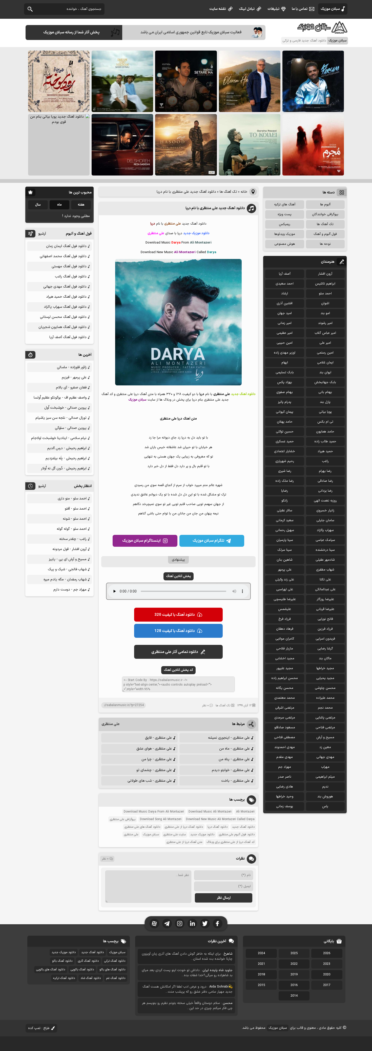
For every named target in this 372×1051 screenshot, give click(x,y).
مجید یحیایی (325, 678)
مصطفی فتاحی (284, 737)
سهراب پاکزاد (325, 530)
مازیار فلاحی (284, 648)
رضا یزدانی (325, 490)
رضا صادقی (325, 481)
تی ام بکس (325, 421)
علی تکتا (325, 579)
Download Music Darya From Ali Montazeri (154, 811)
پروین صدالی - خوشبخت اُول (65, 407)
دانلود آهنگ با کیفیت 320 (174, 615)
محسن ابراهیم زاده (284, 678)
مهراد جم (284, 767)
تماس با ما (299, 9)
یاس (325, 806)
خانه (244, 191)
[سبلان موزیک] (322, 31)
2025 (294, 953)
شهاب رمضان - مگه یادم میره (65, 579)
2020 (326, 974)
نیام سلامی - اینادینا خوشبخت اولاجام (59, 438)
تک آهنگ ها (228, 191)
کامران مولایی (284, 638)
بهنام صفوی (284, 392)
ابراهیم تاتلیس (325, 283)
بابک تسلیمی (285, 372)
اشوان (325, 303)
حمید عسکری (285, 441)
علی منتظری (110, 724)
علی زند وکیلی (284, 579)
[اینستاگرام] (179, 923)
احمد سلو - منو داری (72, 498)
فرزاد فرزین (325, 628)
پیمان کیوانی (284, 411)
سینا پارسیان (284, 540)
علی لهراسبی (284, 589)
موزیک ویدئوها (284, 234)
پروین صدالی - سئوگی (71, 428)
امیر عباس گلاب (325, 333)
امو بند (325, 313)
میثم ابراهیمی (325, 776)
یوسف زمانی (284, 806)
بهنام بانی (325, 392)
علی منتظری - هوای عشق (154, 748)
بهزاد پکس (284, 382)
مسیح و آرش (325, 737)
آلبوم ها (325, 204)
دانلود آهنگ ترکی (114, 961)
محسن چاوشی (325, 688)
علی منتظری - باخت (235, 780)
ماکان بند (325, 658)
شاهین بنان (285, 559)
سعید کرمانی (285, 520)
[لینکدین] (192, 923)
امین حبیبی (285, 342)
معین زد (325, 747)
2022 (294, 964)
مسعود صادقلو (284, 727)
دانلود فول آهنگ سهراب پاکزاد (65, 307)
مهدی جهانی (325, 757)
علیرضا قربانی (325, 609)
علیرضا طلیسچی (285, 599)
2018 (261, 974)
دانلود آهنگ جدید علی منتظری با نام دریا (215, 208)
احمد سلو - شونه (75, 518)
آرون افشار (325, 273)
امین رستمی (325, 352)
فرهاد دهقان (284, 628)
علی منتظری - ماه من (234, 748)
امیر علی (325, 342)
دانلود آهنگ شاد (90, 978)
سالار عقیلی (284, 510)
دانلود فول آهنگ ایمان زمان (66, 246)
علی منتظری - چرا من (156, 759)
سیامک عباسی (325, 540)
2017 (326, 985)
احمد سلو (325, 293)
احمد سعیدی (285, 283)
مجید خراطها (325, 668)
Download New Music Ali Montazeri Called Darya (220, 819)
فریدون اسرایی (325, 638)
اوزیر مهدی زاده (284, 352)
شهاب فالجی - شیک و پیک (67, 569)
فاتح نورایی (325, 619)
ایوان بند (325, 372)
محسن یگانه (284, 688)
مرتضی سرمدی (284, 717)
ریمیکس (284, 224)
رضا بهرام (325, 471)
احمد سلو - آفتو (76, 508)
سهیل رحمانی (284, 530)
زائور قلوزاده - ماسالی (72, 367)
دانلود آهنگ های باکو (112, 969)
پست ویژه (285, 214)
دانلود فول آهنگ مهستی (69, 266)
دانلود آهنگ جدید (243, 827)
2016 (294, 985)
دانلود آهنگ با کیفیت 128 (174, 631)
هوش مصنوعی (284, 244)
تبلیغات (273, 9)
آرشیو (42, 233)
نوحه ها (325, 244)
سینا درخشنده (325, 550)
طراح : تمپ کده (39, 1028)
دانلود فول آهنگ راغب (71, 276)
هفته (81, 204)
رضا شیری (284, 471)
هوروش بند (325, 796)
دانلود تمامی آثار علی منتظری (174, 652)
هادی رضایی (284, 786)
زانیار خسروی (325, 510)
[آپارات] (154, 923)
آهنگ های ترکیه (284, 204)
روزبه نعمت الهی (325, 500)
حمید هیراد (325, 451)
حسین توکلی (285, 431)
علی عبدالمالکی (325, 589)
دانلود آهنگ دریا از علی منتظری (184, 827)
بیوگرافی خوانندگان (325, 214)
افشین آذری (285, 303)
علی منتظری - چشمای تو (154, 770)
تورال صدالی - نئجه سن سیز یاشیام (61, 418)
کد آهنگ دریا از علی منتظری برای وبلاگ (231, 842)
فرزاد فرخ (284, 619)
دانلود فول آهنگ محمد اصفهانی (63, 256)
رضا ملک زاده (284, 481)
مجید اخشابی (284, 658)
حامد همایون (325, 431)
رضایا (284, 490)
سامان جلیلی (325, 520)
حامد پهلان (285, 421)
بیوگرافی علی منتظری (122, 819)
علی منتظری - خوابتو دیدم (231, 770)
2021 (261, 964)
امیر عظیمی (285, 333)
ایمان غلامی (325, 362)
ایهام (284, 362)
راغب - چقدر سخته (73, 539)
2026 (326, 953)
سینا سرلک (284, 550)
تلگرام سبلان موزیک (208, 541)
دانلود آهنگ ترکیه (64, 978)
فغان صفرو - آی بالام (71, 387)
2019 (294, 974)
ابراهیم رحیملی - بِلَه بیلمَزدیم (66, 458)
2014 (294, 995)
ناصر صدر (284, 776)
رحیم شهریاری (284, 461)
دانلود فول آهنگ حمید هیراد (66, 296)
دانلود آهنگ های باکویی (50, 969)
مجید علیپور (284, 668)
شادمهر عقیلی (325, 559)
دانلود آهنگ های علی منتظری (142, 827)
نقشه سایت (217, 9)
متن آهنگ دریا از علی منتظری (184, 842)
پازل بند (325, 402)
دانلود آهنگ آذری (88, 961)
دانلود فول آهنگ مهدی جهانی (65, 286)
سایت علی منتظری (174, 834)
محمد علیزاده (325, 697)
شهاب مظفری (325, 569)
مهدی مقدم (284, 757)
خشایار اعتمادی (284, 451)
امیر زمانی (285, 323)
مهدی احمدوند (284, 747)
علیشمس (284, 609)
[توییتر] (205, 923)
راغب (325, 461)
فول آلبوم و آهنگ (325, 234)
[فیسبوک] (217, 923)
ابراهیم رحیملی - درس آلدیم (67, 448)
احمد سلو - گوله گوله (72, 529)
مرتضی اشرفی (284, 707)
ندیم (325, 786)
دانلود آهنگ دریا (218, 827)
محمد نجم (325, 707)
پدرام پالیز (284, 402)
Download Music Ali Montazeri (210, 811)
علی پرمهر (285, 569)
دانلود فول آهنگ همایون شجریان (62, 327)
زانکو (284, 500)
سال (38, 204)
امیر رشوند (325, 323)
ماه (59, 204)
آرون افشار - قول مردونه (69, 549)
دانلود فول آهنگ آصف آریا (68, 337)
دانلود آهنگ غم (115, 978)
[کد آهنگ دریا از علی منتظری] (178, 384)
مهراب (325, 767)
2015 (261, 985)
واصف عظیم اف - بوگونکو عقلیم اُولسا (60, 397)
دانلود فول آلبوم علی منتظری (237, 834)
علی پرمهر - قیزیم (74, 377)
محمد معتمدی (284, 697)
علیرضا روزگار (325, 599)
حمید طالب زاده (325, 441)
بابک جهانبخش (325, 382)
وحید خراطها (284, 796)
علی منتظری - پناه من (234, 759)
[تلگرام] (167, 923)
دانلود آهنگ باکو (62, 961)
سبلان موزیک (330, 9)
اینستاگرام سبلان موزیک (141, 541)
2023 (326, 964)
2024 (261, 953)
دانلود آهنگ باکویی (82, 969)
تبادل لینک (247, 9)
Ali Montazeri (245, 811)
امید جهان (284, 313)
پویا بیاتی (325, 411)
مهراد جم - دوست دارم (70, 589)
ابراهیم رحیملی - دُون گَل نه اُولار (64, 468)
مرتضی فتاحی (325, 727)
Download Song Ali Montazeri (160, 819)
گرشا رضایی (325, 648)
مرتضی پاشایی (325, 717)
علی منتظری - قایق (158, 737)
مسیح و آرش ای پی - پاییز (68, 559)
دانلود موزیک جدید (202, 834)
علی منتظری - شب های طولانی (150, 780)
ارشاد (284, 293)
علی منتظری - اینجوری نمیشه (229, 737)
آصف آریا (285, 273)
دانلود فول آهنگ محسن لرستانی (63, 317)
